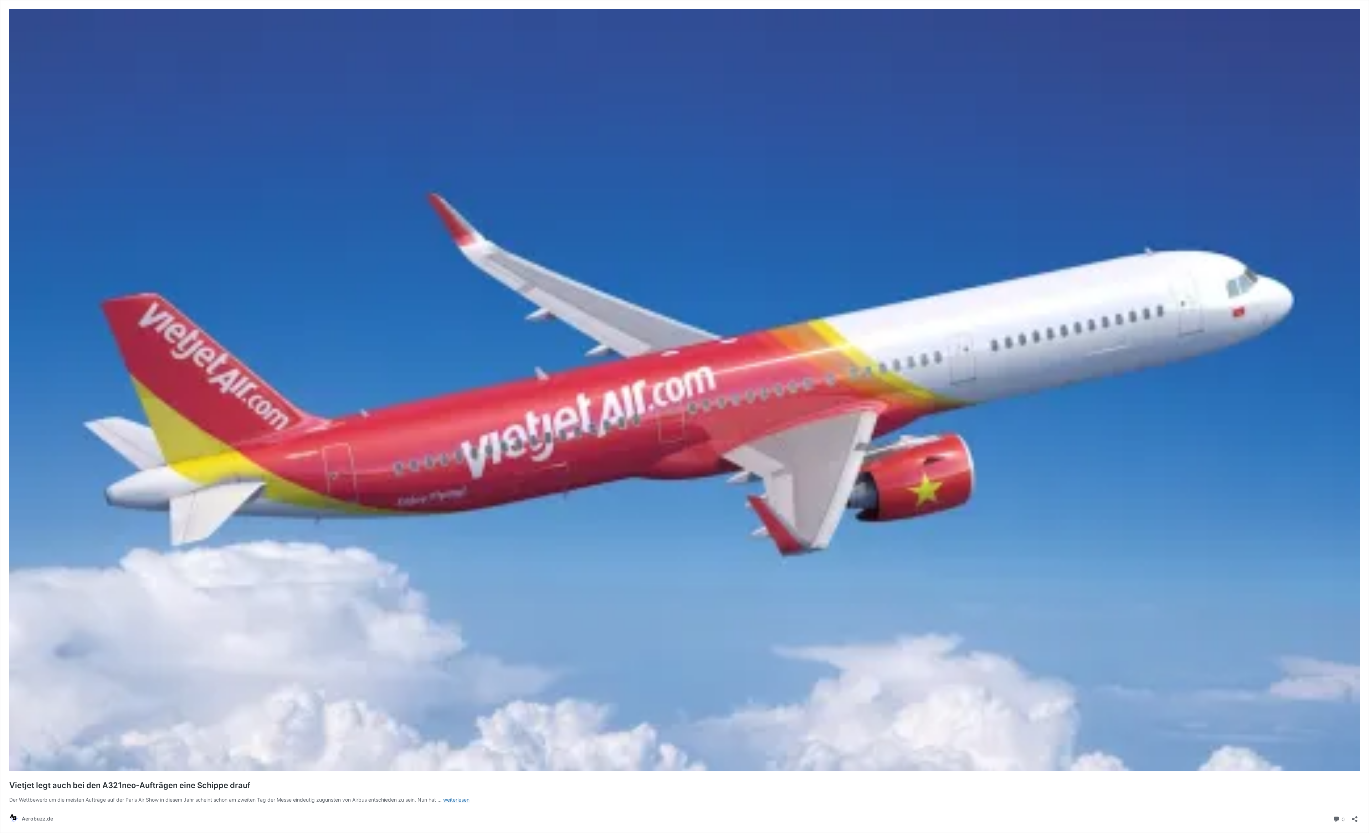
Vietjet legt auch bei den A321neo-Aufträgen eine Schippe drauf (129, 785)
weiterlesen (456, 800)
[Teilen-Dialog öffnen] (1355, 816)
